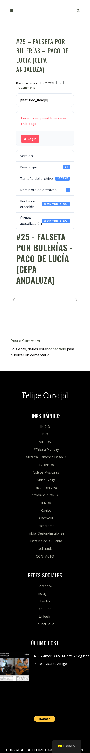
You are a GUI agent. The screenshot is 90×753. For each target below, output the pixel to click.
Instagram (45, 593)
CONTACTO (45, 556)
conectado (57, 349)
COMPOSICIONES (45, 495)
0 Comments (26, 87)
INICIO (45, 426)
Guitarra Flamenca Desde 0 (46, 457)
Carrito (46, 510)
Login (32, 139)
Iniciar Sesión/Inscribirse (46, 533)
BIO (45, 434)
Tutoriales (46, 464)
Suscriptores (45, 526)
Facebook (45, 586)
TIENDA (45, 503)
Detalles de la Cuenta (46, 541)
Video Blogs (46, 480)
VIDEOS (45, 442)
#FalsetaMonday (46, 449)
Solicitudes (46, 548)
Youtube (45, 609)
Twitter (45, 601)
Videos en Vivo (46, 487)
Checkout (46, 518)
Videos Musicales (46, 472)
